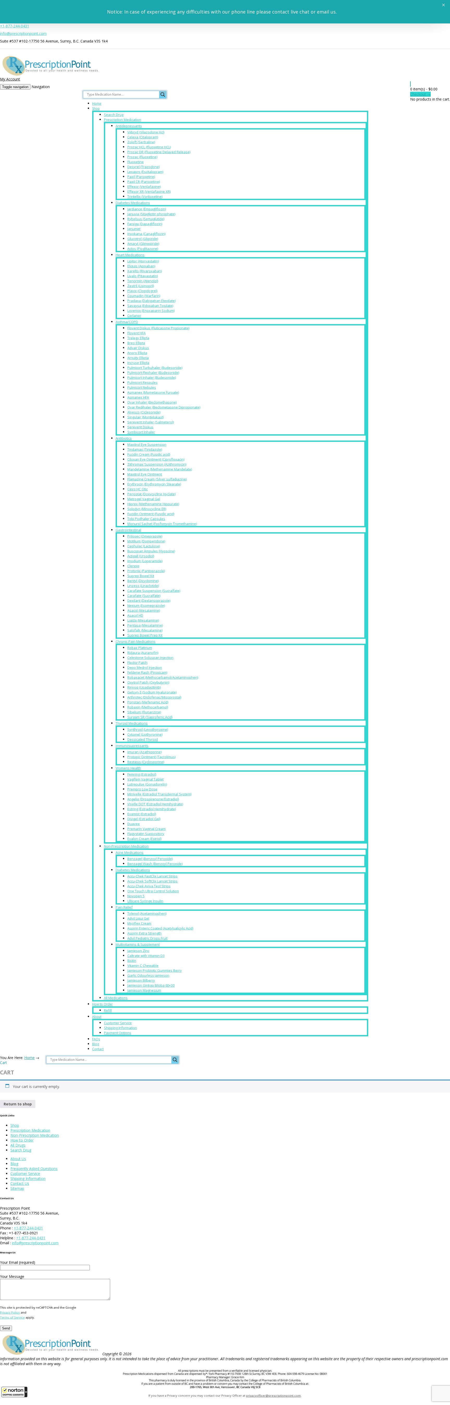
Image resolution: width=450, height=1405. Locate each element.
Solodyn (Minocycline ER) (146, 508)
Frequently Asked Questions (34, 1168)
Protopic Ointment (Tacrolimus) (151, 756)
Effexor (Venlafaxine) (144, 186)
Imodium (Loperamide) (144, 561)
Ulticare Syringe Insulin (145, 901)
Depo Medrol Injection (144, 667)
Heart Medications (130, 254)
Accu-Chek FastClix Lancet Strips (152, 876)
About (96, 1016)
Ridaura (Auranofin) (142, 652)
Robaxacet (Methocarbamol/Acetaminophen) (162, 677)
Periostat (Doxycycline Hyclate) (151, 494)
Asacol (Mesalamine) (143, 610)
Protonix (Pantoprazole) (146, 570)
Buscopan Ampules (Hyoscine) (151, 551)
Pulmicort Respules (142, 382)
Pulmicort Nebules (141, 387)
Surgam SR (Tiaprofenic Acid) (149, 717)
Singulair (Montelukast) (145, 417)
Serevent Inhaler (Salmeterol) (150, 422)
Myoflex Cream (139, 923)
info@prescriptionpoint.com (23, 33)
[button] (14, 1392)
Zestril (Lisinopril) (140, 285)
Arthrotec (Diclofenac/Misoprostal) (154, 697)
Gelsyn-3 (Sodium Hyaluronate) (152, 692)
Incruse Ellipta (138, 362)
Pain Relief (124, 907)
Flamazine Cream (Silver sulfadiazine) (157, 479)
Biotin (131, 960)
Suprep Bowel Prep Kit (144, 635)
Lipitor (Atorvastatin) (143, 261)
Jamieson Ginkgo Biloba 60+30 (150, 985)
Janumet (133, 228)
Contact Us (19, 1183)
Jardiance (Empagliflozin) (146, 209)
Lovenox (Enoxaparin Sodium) (150, 310)
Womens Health (128, 768)
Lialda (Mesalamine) (143, 620)
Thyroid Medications (132, 723)
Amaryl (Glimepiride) (143, 243)
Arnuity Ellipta (138, 357)
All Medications (116, 997)
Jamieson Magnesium (144, 990)
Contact (98, 1049)
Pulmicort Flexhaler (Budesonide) (153, 372)
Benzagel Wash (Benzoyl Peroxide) (155, 863)
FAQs (96, 1039)
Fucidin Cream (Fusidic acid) (148, 454)
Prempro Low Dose (142, 789)
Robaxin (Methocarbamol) (147, 707)
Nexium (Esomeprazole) (146, 605)
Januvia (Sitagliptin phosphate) (151, 214)
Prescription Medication (122, 119)
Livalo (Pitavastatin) (142, 276)
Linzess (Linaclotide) (143, 585)
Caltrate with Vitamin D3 (146, 955)
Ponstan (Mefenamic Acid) (147, 702)
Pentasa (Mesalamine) (145, 625)
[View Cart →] (410, 84)
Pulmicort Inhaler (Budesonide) (151, 377)
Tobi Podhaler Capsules (146, 518)
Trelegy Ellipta (138, 338)
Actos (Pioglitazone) (142, 248)
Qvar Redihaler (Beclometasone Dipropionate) (163, 407)
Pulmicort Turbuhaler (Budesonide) (154, 367)
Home (96, 103)
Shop (96, 108)
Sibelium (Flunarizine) (144, 712)
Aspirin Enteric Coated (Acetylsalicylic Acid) (160, 928)
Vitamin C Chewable (143, 965)
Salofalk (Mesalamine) (144, 630)
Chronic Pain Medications (135, 641)
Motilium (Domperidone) (146, 541)
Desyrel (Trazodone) (143, 166)
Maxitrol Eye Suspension (146, 444)
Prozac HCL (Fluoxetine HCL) (149, 147)
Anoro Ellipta (137, 352)
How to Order (102, 1004)
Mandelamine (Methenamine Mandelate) (159, 469)
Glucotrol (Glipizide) (142, 238)
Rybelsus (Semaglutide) (145, 218)
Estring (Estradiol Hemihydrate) (151, 809)
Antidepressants (129, 125)
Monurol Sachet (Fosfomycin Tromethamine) (162, 523)
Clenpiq (133, 566)
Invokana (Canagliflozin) (146, 233)
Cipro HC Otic (137, 489)
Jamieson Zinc (138, 950)
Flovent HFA (136, 333)
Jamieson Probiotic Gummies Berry (154, 970)
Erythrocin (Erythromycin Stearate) (154, 484)
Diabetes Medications (133, 202)
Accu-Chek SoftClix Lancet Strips (152, 881)
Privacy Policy (10, 1312)
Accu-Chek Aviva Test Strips (149, 886)
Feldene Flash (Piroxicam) (147, 672)
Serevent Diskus (140, 427)
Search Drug (113, 114)
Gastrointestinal (128, 530)
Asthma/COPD (127, 321)
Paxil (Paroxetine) (141, 176)
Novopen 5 (136, 896)
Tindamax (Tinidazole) (144, 449)
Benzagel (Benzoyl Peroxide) (150, 858)
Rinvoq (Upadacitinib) (144, 687)
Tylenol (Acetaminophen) (146, 913)
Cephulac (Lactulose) (143, 546)
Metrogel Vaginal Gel (143, 499)
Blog (95, 1044)
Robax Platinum (139, 647)
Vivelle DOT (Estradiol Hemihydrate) (155, 804)
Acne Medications (129, 852)
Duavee (133, 823)
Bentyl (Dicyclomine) (143, 580)
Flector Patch (137, 662)
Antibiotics (124, 438)
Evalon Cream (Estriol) (144, 838)
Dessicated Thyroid (142, 739)
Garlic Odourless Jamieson (148, 975)
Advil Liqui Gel (138, 918)
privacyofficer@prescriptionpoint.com (273, 1395)
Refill (108, 1010)
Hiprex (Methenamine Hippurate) (153, 504)
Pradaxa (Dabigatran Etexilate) (151, 300)
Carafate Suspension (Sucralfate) (153, 590)
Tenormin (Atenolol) (142, 280)
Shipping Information (120, 1027)
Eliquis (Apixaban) (141, 266)
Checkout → (420, 94)
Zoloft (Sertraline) (141, 142)
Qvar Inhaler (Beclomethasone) (152, 402)
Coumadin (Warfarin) (143, 295)
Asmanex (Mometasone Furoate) (153, 392)
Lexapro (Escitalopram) (145, 171)
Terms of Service (12, 1317)
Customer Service (118, 1022)
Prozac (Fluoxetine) (142, 156)
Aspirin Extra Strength (144, 933)
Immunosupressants (132, 745)
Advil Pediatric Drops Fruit (147, 938)
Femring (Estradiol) (141, 774)
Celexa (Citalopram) (142, 137)
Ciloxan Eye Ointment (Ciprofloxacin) (155, 459)
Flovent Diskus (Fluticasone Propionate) (158, 328)
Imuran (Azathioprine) (144, 752)
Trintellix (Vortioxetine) (144, 196)
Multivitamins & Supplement (138, 944)
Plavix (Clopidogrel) (142, 290)
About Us (18, 1158)
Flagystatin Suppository (145, 833)
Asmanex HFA (138, 397)
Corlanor (134, 315)
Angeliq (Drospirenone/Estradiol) (153, 799)
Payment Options (117, 1032)
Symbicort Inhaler (141, 432)
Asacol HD (135, 615)
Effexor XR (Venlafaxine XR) (149, 191)
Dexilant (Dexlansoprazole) (148, 600)
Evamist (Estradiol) (141, 814)
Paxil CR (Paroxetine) (143, 181)
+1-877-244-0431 (14, 25)
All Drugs (18, 1145)
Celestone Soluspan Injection (150, 657)
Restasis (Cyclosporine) (145, 761)
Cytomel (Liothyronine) (144, 734)
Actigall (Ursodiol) (140, 556)
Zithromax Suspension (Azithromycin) (156, 464)
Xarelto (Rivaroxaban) (144, 271)
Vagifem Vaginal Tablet (145, 779)
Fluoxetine (135, 161)
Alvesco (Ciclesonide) (143, 412)
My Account (10, 79)
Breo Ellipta (136, 343)
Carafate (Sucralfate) (143, 595)
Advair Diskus (138, 347)
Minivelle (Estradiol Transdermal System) (159, 794)
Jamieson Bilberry (141, 980)
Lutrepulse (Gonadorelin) (147, 784)
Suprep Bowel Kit (140, 575)
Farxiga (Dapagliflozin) (144, 223)
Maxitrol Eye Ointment (144, 474)
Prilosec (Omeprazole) (144, 536)
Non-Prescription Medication (126, 846)
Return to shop (18, 1103)
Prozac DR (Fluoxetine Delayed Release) (158, 152)
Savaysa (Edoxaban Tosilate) (150, 305)
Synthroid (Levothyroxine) (147, 729)
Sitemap (17, 1188)
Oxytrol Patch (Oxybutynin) (148, 682)
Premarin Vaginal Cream (146, 828)
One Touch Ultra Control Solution (153, 891)
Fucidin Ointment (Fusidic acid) (150, 513)
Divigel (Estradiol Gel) (143, 818)
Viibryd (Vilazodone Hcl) (145, 132)
